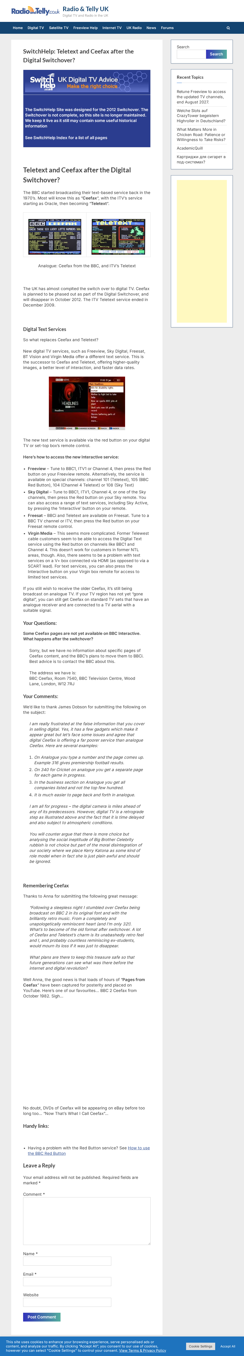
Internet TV (112, 28)
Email (30, 1274)
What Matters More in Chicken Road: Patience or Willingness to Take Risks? (201, 134)
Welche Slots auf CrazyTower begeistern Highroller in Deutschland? (201, 115)
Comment (34, 1194)
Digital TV (36, 28)
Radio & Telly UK (86, 8)
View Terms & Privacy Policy (142, 1350)
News (151, 28)
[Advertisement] (202, 251)
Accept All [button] (227, 1346)
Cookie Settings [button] (200, 1346)
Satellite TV (59, 28)
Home (18, 28)
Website (31, 1295)
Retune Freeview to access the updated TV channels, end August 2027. (201, 96)
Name (30, 1253)
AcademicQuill (190, 148)
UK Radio (134, 28)
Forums (167, 28)
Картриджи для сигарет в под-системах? (201, 159)
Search (183, 46)
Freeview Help (85, 28)
